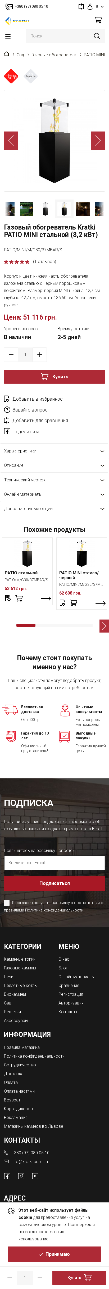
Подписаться (54, 883)
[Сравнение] (81, 6)
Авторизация (71, 1003)
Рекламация (16, 1117)
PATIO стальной (21, 572)
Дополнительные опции (28, 508)
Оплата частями (19, 1091)
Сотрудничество (20, 1064)
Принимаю (58, 1254)
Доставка (14, 1073)
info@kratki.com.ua (30, 1161)
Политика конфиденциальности (54, 910)
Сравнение (68, 985)
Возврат (12, 1100)
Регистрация (70, 994)
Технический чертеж (25, 479)
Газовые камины (20, 967)
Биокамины (15, 994)
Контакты (67, 1011)
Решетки (12, 1011)
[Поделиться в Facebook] (8, 432)
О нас (63, 959)
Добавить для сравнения (40, 420)
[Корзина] (98, 19)
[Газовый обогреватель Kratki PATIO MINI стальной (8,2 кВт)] (54, 140)
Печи (8, 976)
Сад (20, 54)
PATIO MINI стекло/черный (79, 575)
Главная (6, 54)
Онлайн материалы (23, 494)
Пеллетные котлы (20, 985)
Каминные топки (19, 959)
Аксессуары (16, 1020)
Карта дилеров (18, 1108)
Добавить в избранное (37, 399)
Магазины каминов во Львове (33, 1126)
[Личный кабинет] (90, 6)
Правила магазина (22, 1047)
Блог (63, 967)
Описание (14, 465)
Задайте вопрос (30, 410)
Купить (60, 376)
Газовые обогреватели (53, 54)
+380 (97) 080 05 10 (30, 1152)
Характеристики (20, 450)
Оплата (11, 1082)
